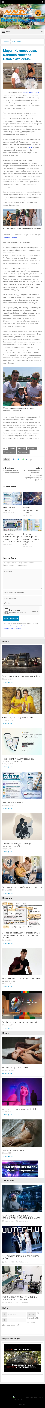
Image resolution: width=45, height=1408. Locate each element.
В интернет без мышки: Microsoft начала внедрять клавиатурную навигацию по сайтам (21, 935)
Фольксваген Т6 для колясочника (22, 1366)
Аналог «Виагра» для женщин (16, 1068)
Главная (5, 41)
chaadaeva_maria (10, 237)
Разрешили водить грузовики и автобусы (21, 676)
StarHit (30, 147)
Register (31, 1323)
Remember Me (33, 1318)
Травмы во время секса (13, 1150)
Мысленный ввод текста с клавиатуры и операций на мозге (21, 1217)
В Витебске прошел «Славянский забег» (11, 470)
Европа (12, 448)
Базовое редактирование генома (30, 510)
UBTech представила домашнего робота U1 (20, 1257)
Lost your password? (11, 1325)
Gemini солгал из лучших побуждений (19, 1022)
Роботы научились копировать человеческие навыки (19, 1298)
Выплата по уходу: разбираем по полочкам (22, 887)
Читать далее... (7, 682)
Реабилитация (23, 452)
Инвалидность (9, 452)
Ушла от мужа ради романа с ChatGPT (20, 1109)
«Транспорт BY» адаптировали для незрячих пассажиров (18, 760)
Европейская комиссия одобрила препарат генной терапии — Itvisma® (12, 538)
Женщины (21, 448)
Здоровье (16, 41)
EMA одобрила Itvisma (12, 802)
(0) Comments (23, 1221)
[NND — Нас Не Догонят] (22, 12)
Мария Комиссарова (31, 92)
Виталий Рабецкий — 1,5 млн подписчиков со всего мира (21, 980)
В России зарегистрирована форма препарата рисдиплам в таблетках (31, 539)
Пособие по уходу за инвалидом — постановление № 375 (18, 845)
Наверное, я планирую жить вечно (18, 717)
